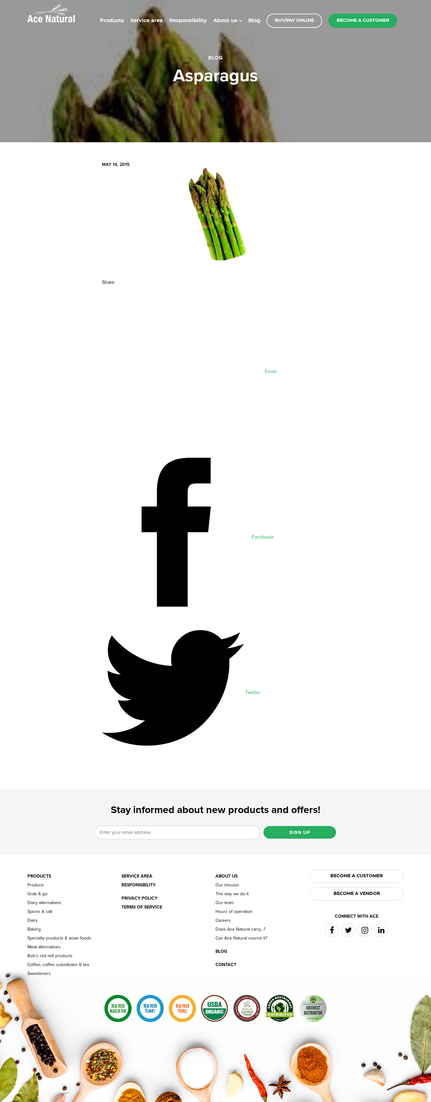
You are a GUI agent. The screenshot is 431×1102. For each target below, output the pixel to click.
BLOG (215, 58)
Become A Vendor (357, 893)
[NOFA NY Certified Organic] (246, 1008)
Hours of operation (234, 911)
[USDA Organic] (214, 1008)
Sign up (299, 832)
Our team (225, 903)
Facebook (262, 537)
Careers (223, 920)
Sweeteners (39, 973)
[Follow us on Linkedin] (381, 930)
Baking (34, 929)
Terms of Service (141, 907)
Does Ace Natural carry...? (240, 929)
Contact (226, 965)
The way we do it (232, 894)
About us (225, 20)
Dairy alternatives (44, 903)
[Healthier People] (182, 1008)
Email (270, 371)
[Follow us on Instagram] (365, 930)
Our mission (227, 885)
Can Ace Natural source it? (241, 938)
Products (112, 20)
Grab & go (37, 894)
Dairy (32, 920)
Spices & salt (39, 911)
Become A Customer (356, 876)
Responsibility (188, 20)
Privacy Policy (139, 898)
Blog (254, 20)
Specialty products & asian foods (59, 938)
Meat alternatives (44, 947)
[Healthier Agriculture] (118, 1008)
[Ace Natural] (51, 12)
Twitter (252, 692)
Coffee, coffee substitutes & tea (58, 965)
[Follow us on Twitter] (348, 930)
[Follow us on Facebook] (332, 930)
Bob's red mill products (50, 956)
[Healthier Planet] (150, 1008)
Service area (146, 20)
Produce (35, 885)
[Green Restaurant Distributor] (279, 1008)
